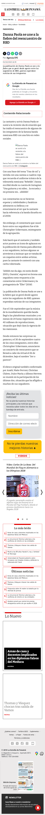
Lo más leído (22, 528)
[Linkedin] (16, 53)
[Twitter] (4, 53)
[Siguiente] (42, 492)
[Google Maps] (37, 753)
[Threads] (13, 14)
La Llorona (40, 20)
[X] (18, 14)
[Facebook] (23, 14)
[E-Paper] (39, 3)
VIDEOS (22, 456)
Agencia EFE (12, 57)
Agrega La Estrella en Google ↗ (23, 102)
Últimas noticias (22, 571)
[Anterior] (3, 492)
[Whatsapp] (12, 53)
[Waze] (42, 753)
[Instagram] (28, 14)
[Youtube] (33, 14)
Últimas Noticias (24, 20)
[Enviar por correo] (20, 53)
